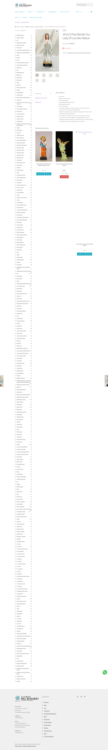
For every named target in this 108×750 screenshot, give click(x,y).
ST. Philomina (20, 581)
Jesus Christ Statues (21, 330)
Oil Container (20, 419)
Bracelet (18, 85)
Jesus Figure (19, 333)
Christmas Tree (20, 155)
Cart (45, 708)
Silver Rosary (20, 534)
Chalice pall (19, 130)
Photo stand (19, 461)
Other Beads (19, 432)
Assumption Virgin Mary (22, 65)
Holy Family (19, 298)
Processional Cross (21, 479)
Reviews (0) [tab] (38, 102)
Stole (18, 608)
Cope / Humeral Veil (21, 177)
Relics (18, 489)
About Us (46, 702)
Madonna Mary (20, 370)
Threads (18, 631)
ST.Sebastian (20, 593)
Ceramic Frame (20, 118)
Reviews (25, 17)
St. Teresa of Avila (21, 583)
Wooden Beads (20, 661)
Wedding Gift (19, 656)
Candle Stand (20, 95)
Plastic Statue (20, 469)
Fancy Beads (19, 239)
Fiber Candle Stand (21, 244)
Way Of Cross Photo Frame (23, 653)
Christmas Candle (21, 142)
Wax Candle (19, 651)
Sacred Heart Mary (21, 514)
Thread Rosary (20, 628)
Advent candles (20, 37)
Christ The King (20, 137)
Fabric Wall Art (20, 237)
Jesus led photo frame (22, 335)
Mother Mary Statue (29, 26)
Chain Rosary (20, 121)
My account (47, 719)
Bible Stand (19, 77)
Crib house (19, 182)
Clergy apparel (52, 11)
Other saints (19, 442)
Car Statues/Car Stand (22, 109)
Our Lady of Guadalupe (22, 446)
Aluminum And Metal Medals (23, 52)
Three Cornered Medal (22, 633)
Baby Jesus (19, 67)
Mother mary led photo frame (23, 394)
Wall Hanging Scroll (21, 648)
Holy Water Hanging (21, 311)
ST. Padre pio (19, 578)
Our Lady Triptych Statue (22, 454)
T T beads (19, 618)
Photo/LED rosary (21, 464)
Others (16, 17)
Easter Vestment (20, 232)
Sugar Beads (19, 613)
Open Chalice (20, 427)
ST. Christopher (20, 551)
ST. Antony (19, 546)
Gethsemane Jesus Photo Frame (24, 271)
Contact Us (47, 711)
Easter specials (20, 229)
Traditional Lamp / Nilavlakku (23, 636)
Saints (18, 519)
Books (18, 82)
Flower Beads (20, 257)
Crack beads (19, 180)
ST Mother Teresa (21, 541)
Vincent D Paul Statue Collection (24, 646)
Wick (18, 658)
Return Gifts (19, 491)
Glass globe (19, 278)
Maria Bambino (20, 373)
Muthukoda (19, 404)
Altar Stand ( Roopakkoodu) (23, 50)
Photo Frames (20, 459)
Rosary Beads (20, 504)
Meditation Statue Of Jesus (23, 384)
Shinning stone (20, 529)
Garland (18, 262)
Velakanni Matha (20, 641)
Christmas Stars (20, 152)
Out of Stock (64, 176)
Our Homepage (48, 722)
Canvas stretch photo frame (23, 97)
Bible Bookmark (20, 72)
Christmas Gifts (20, 147)
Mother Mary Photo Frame (22, 397)
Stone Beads (19, 611)
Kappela (18, 340)
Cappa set (19, 100)
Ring (18, 494)
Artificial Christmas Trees (22, 62)
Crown (18, 195)
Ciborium (19, 167)
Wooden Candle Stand (22, 663)
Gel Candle (19, 264)
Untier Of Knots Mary (21, 638)
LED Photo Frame (20, 363)
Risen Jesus (19, 496)
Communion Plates (21, 175)
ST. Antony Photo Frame (22, 549)
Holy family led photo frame (23, 301)
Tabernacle (19, 621)
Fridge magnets (20, 259)
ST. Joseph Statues (21, 563)
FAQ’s (45, 716)
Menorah (19, 387)
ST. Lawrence (20, 568)
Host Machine (20, 318)
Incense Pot (19, 326)
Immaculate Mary (21, 321)
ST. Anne (18, 544)
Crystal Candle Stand (21, 205)
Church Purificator (21, 162)
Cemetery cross (20, 116)
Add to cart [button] (40, 174)
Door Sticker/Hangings (22, 219)
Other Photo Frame (21, 439)
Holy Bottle (19, 291)
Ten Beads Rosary (21, 626)
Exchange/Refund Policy (50, 713)
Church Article (20, 157)
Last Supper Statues (21, 355)
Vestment (19, 643)
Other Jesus (19, 434)
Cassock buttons (20, 114)
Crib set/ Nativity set (21, 185)
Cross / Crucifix (64, 11)
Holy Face (19, 296)
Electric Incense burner (22, 234)
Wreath (18, 681)
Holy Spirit (19, 306)
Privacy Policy (47, 725)
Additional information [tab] (41, 98)
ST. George (19, 559)
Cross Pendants (20, 192)
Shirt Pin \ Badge (20, 531)
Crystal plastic (20, 207)
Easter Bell (19, 222)
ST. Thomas (19, 586)
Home (18, 26)
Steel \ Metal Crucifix (21, 601)
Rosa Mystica (20, 499)
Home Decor (19, 313)
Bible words (19, 80)
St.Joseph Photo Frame (22, 588)
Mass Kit (18, 375)
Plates (18, 471)
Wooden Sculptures (21, 678)
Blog (45, 705)
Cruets (18, 200)
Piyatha (18, 466)
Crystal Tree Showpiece (22, 210)
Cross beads (19, 190)
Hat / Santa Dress (21, 286)
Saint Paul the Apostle (22, 516)
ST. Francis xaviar (21, 556)
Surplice (18, 616)
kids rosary (19, 345)
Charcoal (19, 132)
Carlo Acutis (19, 111)
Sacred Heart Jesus (21, 511)
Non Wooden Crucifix (21, 412)
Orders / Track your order (36, 17)
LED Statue (19, 365)
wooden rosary (20, 676)
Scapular (19, 521)
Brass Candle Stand (21, 87)
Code (18, 172)
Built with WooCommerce (29, 746)
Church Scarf (20, 165)
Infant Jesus (19, 328)
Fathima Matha (20, 242)
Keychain (19, 343)
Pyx (17, 481)
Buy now (48, 174)
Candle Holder (20, 92)
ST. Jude (18, 566)
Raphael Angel (20, 486)
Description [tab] (38, 93)
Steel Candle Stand (21, 603)
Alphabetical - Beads (21, 42)
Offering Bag (19, 414)
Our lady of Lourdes (39, 26)
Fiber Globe (19, 249)
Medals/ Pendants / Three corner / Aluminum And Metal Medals (24, 381)
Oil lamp (18, 422)
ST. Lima (18, 571)
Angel (18, 55)
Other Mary (19, 437)
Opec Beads (19, 424)
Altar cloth (19, 47)
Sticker (18, 606)
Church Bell (19, 160)
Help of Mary (19, 288)
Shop (45, 733)
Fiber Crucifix (20, 247)
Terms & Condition (48, 736)
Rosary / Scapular (19, 11)
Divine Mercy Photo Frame (22, 217)
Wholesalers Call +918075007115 (22, 22)
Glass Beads (19, 276)
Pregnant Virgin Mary (21, 476)
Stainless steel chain (21, 596)
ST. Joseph (19, 561)
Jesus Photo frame (21, 338)
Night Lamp (19, 409)
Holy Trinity (19, 308)
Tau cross (19, 623)
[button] (57, 31)
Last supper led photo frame (23, 350)
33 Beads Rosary (20, 35)
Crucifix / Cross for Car (22, 197)
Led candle (19, 360)
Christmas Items (20, 150)
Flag (18, 252)
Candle (18, 90)
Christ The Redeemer (21, 140)
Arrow (18, 60)
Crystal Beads (20, 202)
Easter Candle (20, 224)
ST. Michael (19, 573)
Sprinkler (19, 539)
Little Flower (19, 368)
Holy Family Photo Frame (22, 303)
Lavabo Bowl (19, 358)
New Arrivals (19, 407)
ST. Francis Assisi (21, 554)
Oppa (18, 429)
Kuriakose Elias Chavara (22, 348)
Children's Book (20, 135)
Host (18, 316)
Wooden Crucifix (20, 666)
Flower (18, 254)
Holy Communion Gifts (22, 293)
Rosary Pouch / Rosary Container (24, 509)
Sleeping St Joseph (21, 536)
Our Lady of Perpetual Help (23, 451)
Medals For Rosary (21, 378)
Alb (17, 40)
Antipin (18, 57)
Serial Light (19, 526)
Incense (18, 323)
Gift (17, 273)
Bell (17, 70)
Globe (18, 281)
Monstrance (19, 392)
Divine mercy (19, 215)
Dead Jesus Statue (21, 212)
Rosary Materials (20, 506)
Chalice (18, 127)
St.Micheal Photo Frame (22, 591)
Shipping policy (48, 731)
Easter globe (19, 227)
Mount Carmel (20, 402)
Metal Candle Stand (21, 389)
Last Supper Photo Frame (22, 353)
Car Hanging (19, 106)
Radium (18, 484)
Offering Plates (20, 417)
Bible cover (19, 75)
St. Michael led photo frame (23, 576)
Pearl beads (19, 456)
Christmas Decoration (22, 145)
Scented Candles (20, 524)
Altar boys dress (20, 45)
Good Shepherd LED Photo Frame (24, 283)
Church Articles (40, 11)
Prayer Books (20, 474)
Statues (30, 11)
